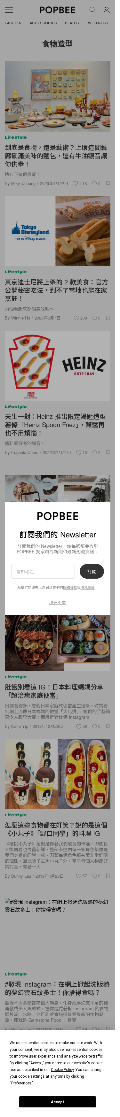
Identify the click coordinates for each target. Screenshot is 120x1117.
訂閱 (91, 571)
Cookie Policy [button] (62, 1069)
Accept (57, 1102)
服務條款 (70, 587)
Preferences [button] (21, 1083)
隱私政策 (88, 587)
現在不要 (57, 602)
